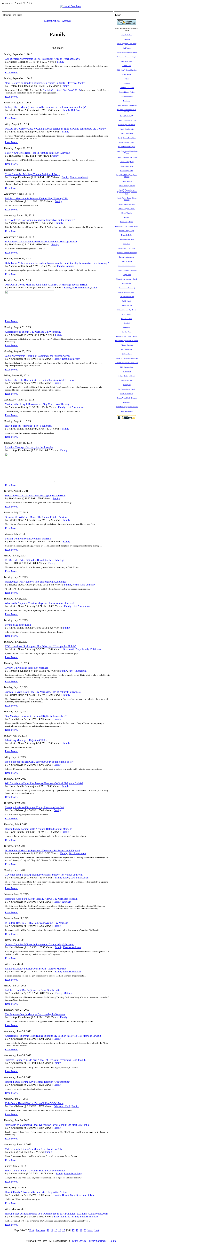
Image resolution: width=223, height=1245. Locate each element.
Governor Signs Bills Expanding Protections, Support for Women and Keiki (44, 874)
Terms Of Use (79, 1240)
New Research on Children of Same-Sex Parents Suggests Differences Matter (45, 83)
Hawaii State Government (75, 1195)
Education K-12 (62, 1106)
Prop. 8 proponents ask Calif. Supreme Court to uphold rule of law (39, 761)
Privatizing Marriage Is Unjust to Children (26, 740)
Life (92, 1195)
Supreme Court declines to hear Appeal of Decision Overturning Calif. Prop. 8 (45, 1060)
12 (52, 1230)
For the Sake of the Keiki (18, 624)
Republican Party (71, 358)
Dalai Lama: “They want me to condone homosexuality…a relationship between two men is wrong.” (57, 263)
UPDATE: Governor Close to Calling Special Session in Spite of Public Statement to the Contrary (55, 128)
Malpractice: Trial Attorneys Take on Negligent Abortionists (35, 581)
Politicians (95, 649)
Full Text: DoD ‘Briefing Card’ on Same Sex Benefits (32, 990)
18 (77, 1230)
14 (59, 1230)
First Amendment (79, 177)
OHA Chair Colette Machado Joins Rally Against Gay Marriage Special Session (46, 284)
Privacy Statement (97, 1240)
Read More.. (11, 72)
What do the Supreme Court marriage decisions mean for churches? (39, 603)
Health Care (78, 584)
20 (85, 1230)
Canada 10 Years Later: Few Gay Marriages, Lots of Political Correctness (42, 692)
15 (63, 1230)
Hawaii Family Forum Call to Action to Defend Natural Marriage (38, 829)
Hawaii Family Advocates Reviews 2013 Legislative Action (36, 1192)
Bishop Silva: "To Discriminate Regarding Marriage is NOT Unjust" (40, 380)
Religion (75, 110)
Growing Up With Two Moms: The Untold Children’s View (36, 517)
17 (73, 1230)
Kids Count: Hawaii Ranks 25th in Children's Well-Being (34, 1103)
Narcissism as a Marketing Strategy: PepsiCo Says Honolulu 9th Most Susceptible (47, 1124)
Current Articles (52, 20)
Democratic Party (72, 649)
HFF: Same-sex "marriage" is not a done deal (28, 425)
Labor (66, 877)
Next (90, 1230)
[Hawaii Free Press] (70, 6)
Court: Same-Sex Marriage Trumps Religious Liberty (32, 174)
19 (81, 1230)
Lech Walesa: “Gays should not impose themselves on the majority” (40, 220)
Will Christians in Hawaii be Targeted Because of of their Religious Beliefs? (44, 783)
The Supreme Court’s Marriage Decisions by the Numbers (35, 1014)
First (31, 1230)
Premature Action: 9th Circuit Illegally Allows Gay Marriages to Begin (41, 898)
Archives (66, 20)
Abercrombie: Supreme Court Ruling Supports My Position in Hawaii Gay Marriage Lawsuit (53, 1035)
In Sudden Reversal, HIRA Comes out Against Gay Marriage (36, 923)
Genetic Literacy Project (127, 92)
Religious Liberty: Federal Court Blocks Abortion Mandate (35, 968)
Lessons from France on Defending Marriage (28, 538)
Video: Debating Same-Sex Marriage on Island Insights (33, 1149)
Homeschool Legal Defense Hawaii (126, 226)
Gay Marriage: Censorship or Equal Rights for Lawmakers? (35, 716)
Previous (40, 1230)
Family (60, 61)
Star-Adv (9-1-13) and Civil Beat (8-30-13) (62, 90)
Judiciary (91, 584)
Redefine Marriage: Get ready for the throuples (29, 447)
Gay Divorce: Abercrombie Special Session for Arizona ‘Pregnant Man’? (42, 58)
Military (68, 993)
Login (113, 1240)
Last (97, 1230)
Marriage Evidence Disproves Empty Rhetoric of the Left (34, 807)
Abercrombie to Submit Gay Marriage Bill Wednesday (33, 331)
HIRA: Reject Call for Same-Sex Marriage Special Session (35, 495)
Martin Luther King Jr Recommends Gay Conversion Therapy (37, 404)
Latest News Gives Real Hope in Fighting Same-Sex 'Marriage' (37, 152)
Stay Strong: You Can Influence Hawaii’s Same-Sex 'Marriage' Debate (41, 241)
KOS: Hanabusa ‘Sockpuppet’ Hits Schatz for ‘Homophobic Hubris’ (40, 646)
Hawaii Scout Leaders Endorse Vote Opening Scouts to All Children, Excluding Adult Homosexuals (56, 1213)
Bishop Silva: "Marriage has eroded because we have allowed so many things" (45, 107)
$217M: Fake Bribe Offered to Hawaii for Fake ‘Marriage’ (35, 560)
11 (48, 1230)
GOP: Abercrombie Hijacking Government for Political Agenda (38, 355)
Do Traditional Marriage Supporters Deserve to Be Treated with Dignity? (42, 850)
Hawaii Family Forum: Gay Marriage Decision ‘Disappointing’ (37, 1081)
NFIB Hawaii (126, 314)
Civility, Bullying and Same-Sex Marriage (26, 667)
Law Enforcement (80, 877)
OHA (94, 287)
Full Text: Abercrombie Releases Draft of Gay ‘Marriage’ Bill (36, 198)
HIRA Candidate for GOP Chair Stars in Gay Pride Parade (35, 1170)
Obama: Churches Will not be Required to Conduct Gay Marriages (39, 944)
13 (56, 1230)
